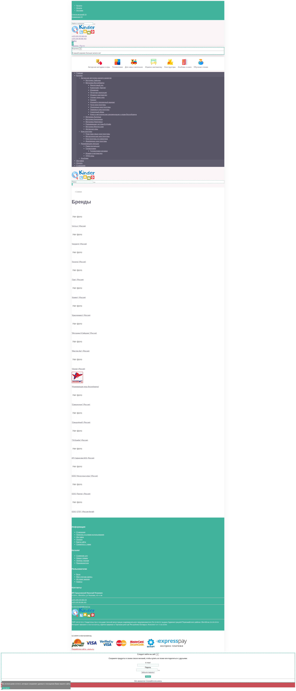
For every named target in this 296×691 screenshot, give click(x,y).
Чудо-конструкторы (98, 105)
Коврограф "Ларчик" (98, 88)
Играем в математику (98, 95)
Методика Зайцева (93, 80)
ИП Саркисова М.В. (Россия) (83, 458)
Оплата (79, 8)
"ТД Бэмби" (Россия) (80, 440)
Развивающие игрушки (90, 144)
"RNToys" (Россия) (79, 226)
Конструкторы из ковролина (97, 139)
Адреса (79, 582)
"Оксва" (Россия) (78, 369)
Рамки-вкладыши (92, 146)
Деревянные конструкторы (96, 141)
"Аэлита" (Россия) (79, 262)
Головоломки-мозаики (99, 151)
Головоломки (91, 149)
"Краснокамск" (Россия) (81, 315)
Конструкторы (86, 131)
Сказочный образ (97, 112)
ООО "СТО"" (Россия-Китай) (83, 512)
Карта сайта (81, 542)
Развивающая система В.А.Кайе (98, 124)
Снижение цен (82, 556)
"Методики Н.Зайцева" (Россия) (84, 333)
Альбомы (84, 158)
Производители (82, 563)
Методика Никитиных (94, 122)
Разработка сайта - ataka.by (83, 649)
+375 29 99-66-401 (79, 39)
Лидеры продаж (82, 561)
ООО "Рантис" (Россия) (81, 494)
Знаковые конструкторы (99, 110)
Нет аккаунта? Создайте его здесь (148, 681)
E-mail (148, 663)
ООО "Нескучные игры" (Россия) (85, 476)
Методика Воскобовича (95, 83)
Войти (148, 676)
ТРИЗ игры (90, 156)
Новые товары (82, 558)
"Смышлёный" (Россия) (81, 422)
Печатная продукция (98, 93)
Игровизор (94, 90)
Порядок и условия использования (90, 535)
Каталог (79, 6)
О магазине (80, 166)
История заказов (83, 579)
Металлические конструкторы (98, 136)
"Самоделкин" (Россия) (81, 404)
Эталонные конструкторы (100, 107)
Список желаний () (79, 15)
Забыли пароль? (148, 672)
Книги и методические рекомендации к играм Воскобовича (113, 114)
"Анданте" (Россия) (79, 244)
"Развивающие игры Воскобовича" (85, 387)
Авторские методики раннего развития (96, 78)
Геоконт (93, 100)
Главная (79, 73)
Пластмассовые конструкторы (98, 134)
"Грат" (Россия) (78, 280)
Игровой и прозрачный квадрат (102, 102)
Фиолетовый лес (96, 85)
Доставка (79, 10)
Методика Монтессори (95, 127)
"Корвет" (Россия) (79, 297)
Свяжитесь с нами (83, 544)
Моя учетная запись (84, 577)
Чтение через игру (97, 97)
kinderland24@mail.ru (81, 607)
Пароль (148, 667)
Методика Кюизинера (94, 119)
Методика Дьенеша (93, 117)
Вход (78, 574)
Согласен (6, 688)
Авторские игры (92, 129)
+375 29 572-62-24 (79, 36)
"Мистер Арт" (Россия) (80, 351)
